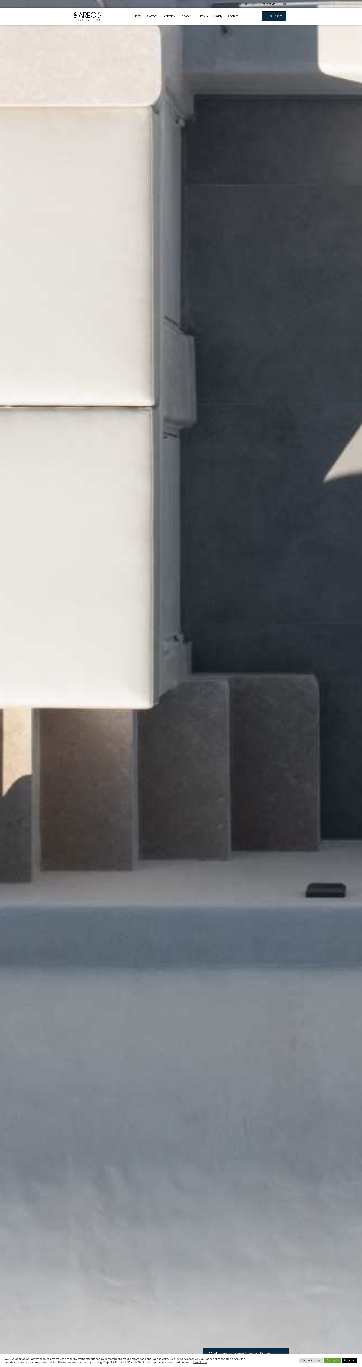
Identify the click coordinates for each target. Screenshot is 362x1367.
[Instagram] (247, 4)
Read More (200, 1362)
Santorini (152, 16)
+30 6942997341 (267, 3)
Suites (201, 16)
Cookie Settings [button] (311, 1360)
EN (285, 4)
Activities (169, 16)
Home (138, 16)
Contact (233, 16)
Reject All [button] (349, 1360)
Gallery (218, 16)
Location (185, 16)
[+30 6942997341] (253, 4)
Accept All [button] (333, 1360)
